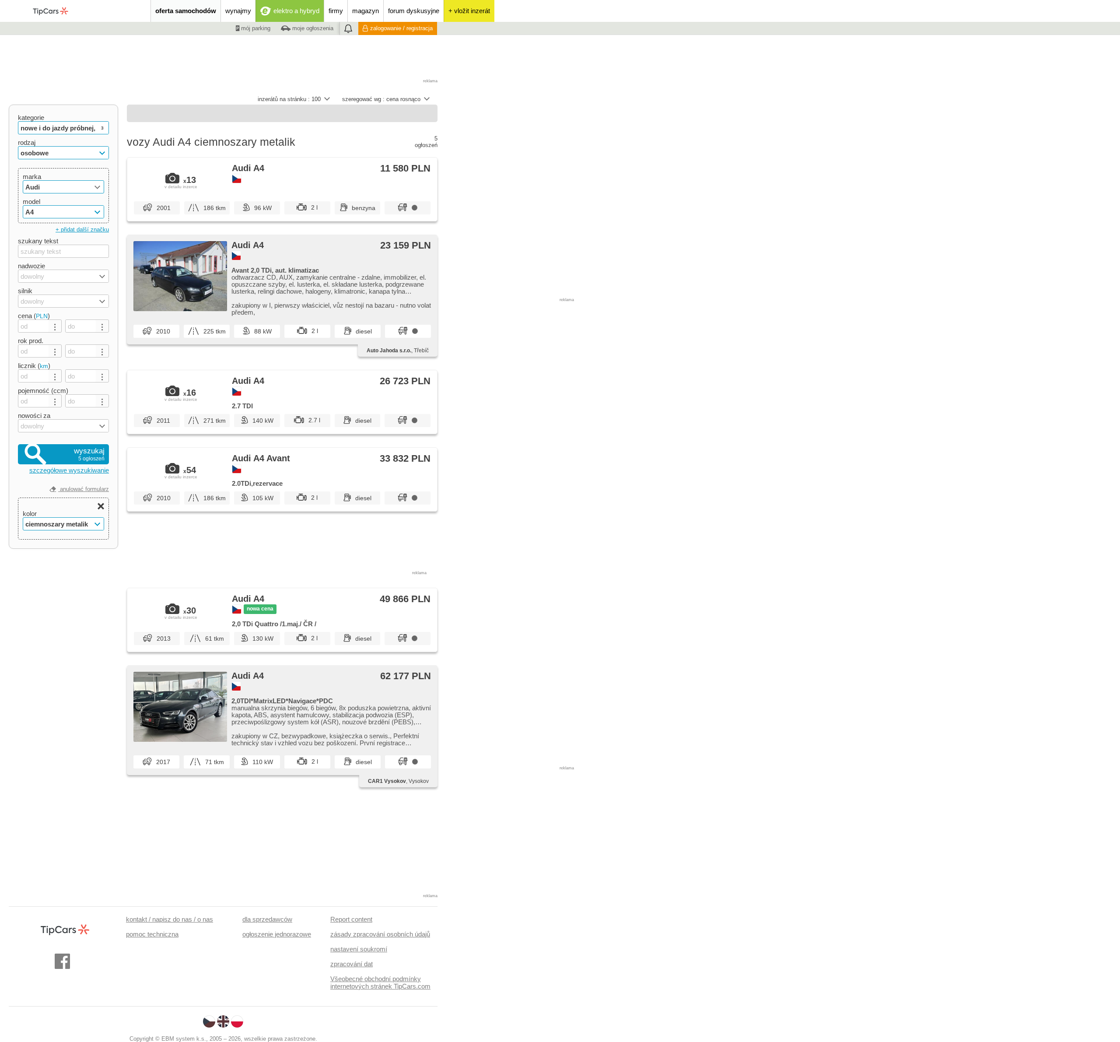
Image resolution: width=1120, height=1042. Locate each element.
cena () (34, 315)
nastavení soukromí (358, 949)
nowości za (34, 415)
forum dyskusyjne (413, 10)
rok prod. (30, 340)
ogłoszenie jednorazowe (276, 934)
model (31, 201)
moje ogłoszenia (311, 28)
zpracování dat (351, 964)
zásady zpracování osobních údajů (380, 934)
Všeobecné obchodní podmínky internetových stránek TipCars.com (380, 982)
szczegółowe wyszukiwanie (69, 470)
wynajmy (238, 10)
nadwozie (31, 266)
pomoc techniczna (152, 934)
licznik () (34, 365)
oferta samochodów (185, 10)
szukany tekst (38, 241)
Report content (351, 919)
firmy (336, 10)
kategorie (31, 117)
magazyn (365, 10)
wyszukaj (89, 454)
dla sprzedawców (267, 919)
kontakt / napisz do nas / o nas (169, 919)
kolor (30, 513)
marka (32, 176)
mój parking (254, 28)
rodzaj (26, 142)
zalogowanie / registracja (401, 28)
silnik (25, 291)
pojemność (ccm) (43, 390)
